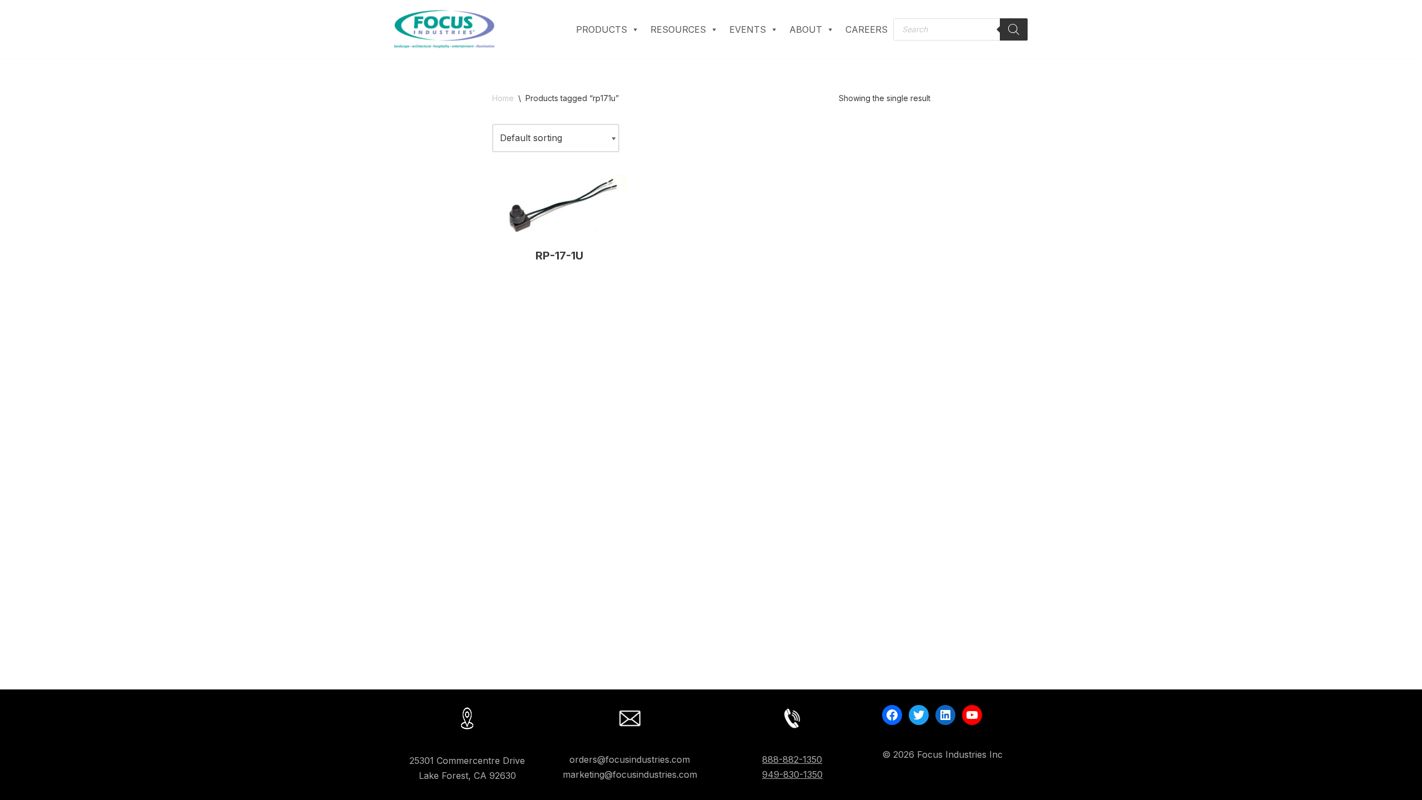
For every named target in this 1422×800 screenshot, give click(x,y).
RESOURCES (678, 29)
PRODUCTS (601, 29)
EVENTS (747, 29)
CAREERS (866, 29)
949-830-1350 (792, 774)
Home (503, 98)
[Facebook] (892, 715)
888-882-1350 (792, 759)
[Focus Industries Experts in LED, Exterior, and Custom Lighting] (444, 29)
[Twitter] (919, 715)
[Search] (1014, 29)
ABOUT (805, 29)
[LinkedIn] (945, 715)
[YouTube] (972, 715)
